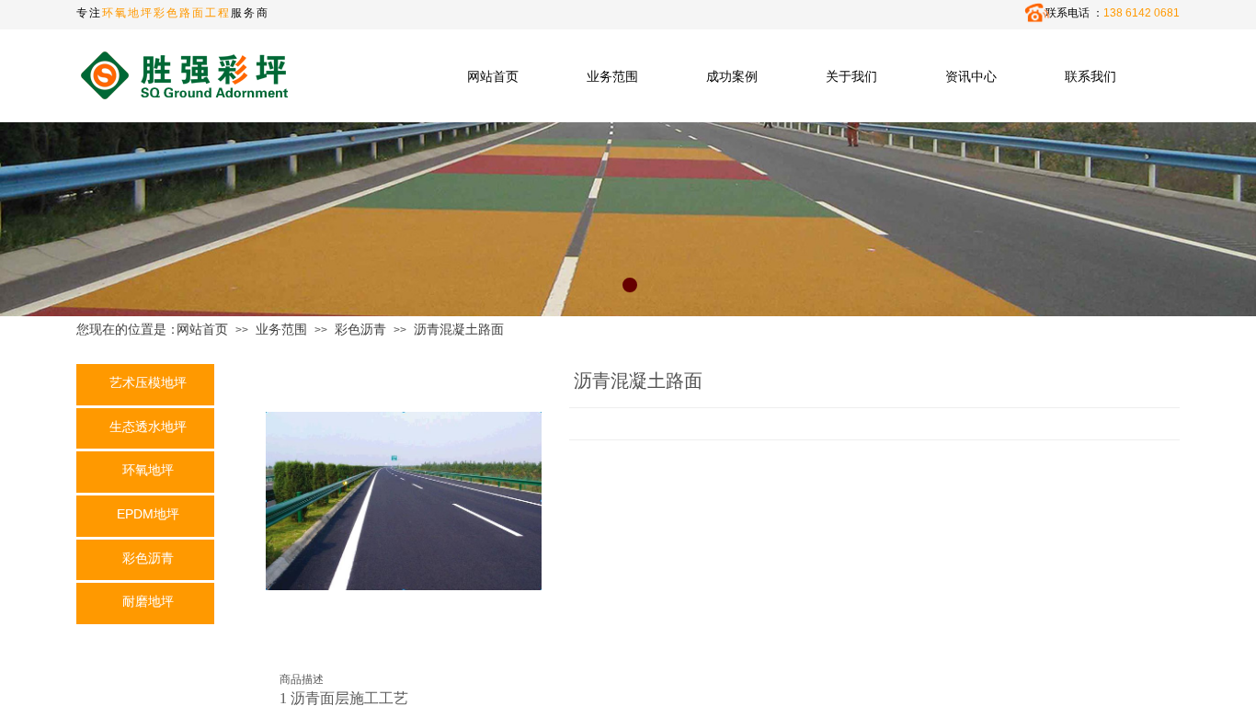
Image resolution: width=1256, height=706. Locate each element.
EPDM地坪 (148, 514)
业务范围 (612, 76)
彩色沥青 (360, 329)
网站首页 (493, 76)
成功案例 (732, 76)
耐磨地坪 (148, 601)
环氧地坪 (148, 469)
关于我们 (851, 76)
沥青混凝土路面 (459, 329)
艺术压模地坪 (148, 382)
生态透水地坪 (148, 426)
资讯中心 (971, 76)
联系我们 (1090, 76)
